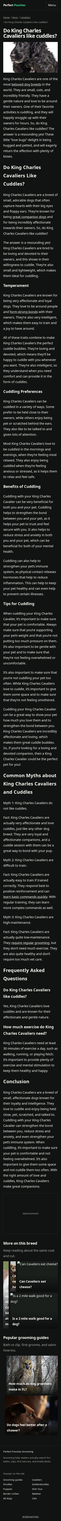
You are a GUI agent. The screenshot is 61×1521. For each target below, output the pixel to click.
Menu (52, 5)
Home (6, 17)
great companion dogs (29, 217)
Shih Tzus (37, 1489)
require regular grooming (30, 943)
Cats (34, 1498)
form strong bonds (24, 312)
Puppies (7, 1489)
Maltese (36, 1493)
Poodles (7, 1484)
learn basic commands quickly (25, 897)
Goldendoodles (40, 1484)
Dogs (15, 17)
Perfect (14, 5)
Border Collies (11, 1493)
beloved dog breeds (26, 84)
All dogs (7, 1498)
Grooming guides (13, 1479)
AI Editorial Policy (30, 1516)
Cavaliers (25, 17)
